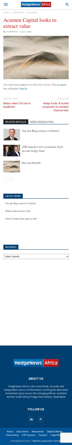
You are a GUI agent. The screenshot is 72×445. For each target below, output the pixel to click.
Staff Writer (12, 31)
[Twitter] (40, 419)
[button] (5, 4)
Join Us (23, 88)
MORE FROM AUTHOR (42, 122)
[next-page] (11, 179)
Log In (63, 84)
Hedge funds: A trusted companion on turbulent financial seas (55, 107)
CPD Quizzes (28, 435)
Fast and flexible (31, 163)
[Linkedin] (31, 419)
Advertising (12, 435)
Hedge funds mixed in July (18, 210)
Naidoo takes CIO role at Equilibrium (16, 105)
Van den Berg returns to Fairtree (40, 131)
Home (6, 12)
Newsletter (38, 431)
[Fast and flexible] (11, 166)
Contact (43, 435)
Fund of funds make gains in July (21, 218)
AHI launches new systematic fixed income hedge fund (42, 149)
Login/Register (58, 435)
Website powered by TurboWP (47, 441)
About (10, 431)
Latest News (18, 12)
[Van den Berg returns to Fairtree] (11, 134)
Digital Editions (55, 431)
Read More (59, 396)
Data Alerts (23, 431)
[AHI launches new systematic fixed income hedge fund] (11, 150)
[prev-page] (5, 179)
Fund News (32, 12)
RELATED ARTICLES (15, 122)
